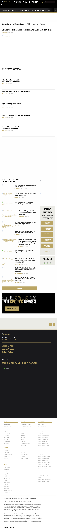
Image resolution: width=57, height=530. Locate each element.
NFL (9, 10)
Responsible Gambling (13, 363)
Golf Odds (6, 431)
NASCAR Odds (7, 439)
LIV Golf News (24, 430)
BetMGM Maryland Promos (43, 449)
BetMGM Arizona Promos (43, 433)
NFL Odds (23, 437)
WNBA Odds (23, 445)
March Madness (7, 492)
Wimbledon (6, 486)
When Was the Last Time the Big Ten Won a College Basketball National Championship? (25, 260)
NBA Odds (23, 435)
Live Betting (6, 435)
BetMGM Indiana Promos (43, 439)
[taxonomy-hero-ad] (28, 50)
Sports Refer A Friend (42, 428)
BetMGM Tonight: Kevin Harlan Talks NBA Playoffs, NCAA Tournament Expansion (25, 269)
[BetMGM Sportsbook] (7, 2)
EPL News (23, 447)
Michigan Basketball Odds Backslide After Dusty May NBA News (25, 223)
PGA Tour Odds (24, 441)
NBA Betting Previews (47, 234)
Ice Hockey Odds (7, 433)
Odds (28, 24)
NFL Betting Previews (47, 223)
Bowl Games (7, 467)
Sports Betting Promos (42, 426)
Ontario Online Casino (8, 460)
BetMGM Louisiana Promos (43, 447)
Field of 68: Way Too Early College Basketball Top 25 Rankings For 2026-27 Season (26, 278)
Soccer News (24, 451)
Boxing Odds (7, 428)
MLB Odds (23, 431)
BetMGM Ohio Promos (42, 468)
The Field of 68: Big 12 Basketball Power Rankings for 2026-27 (23, 203)
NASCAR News (24, 449)
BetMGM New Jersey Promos (44, 462)
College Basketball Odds (26, 426)
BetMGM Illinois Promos (43, 437)
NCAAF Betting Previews (47, 229)
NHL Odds (23, 439)
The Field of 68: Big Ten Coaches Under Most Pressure (25, 186)
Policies (11, 527)
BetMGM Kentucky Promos (43, 445)
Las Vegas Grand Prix (8, 473)
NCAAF (17, 10)
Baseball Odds (7, 424)
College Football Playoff (9, 471)
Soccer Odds (7, 441)
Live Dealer (6, 452)
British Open (6, 469)
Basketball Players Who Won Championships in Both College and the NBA (27, 212)
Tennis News (23, 452)
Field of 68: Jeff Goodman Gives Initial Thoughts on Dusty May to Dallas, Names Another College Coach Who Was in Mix (27, 242)
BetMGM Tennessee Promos (44, 471)
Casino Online (8, 349)
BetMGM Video (17, 188)
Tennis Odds (7, 443)
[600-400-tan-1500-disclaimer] (47, 185)
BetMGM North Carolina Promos (44, 466)
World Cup (6, 488)
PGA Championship (8, 478)
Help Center (31, 363)
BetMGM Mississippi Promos (44, 456)
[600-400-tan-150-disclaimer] (47, 198)
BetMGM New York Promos (43, 464)
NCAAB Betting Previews (47, 240)
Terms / (6, 527)
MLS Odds (23, 433)
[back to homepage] (4, 6)
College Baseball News (26, 454)
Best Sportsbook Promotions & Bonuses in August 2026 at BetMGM (12, 69)
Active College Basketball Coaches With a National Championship (11, 104)
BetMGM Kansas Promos (43, 443)
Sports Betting (8, 346)
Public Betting (35, 10)
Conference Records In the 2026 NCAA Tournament (16, 115)
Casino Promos (41, 424)
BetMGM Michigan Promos (43, 454)
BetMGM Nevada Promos (43, 460)
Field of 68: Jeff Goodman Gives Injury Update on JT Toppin (25, 194)
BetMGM (3, 72)
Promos (5, 10)
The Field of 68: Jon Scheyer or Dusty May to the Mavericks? (24, 251)
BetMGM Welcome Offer (46, 10)
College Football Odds (25, 428)
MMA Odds (6, 437)
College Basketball (8, 475)
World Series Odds (8, 490)
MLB (13, 10)
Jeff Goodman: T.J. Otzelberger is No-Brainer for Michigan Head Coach (25, 232)
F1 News (23, 456)
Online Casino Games (8, 454)
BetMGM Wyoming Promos (43, 481)
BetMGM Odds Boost (42, 431)
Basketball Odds (7, 426)
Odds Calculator (24, 10)
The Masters (7, 482)
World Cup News (24, 458)
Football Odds (7, 430)
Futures (35, 24)
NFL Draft (6, 476)
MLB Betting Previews (47, 246)
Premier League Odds (25, 443)
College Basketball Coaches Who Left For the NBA (16, 92)
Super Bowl (6, 480)
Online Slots (6, 458)
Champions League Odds (26, 424)
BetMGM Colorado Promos (43, 435)
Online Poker (7, 352)
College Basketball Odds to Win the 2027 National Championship (11, 80)
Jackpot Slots (7, 450)
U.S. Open (6, 484)
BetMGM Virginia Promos (43, 473)
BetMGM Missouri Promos (43, 458)
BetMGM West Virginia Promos (44, 479)
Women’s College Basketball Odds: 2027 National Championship (11, 127)
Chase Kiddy (4, 32)
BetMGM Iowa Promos (42, 441)
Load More (19, 288)
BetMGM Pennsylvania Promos (44, 470)
